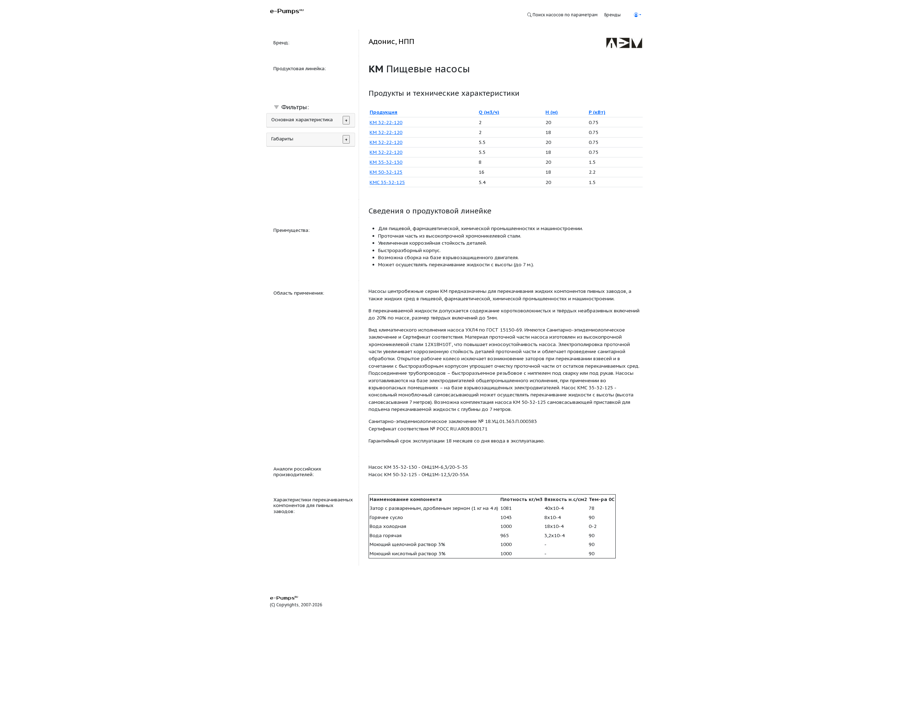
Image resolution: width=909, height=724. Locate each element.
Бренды (612, 14)
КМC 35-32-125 (387, 182)
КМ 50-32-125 (386, 172)
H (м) (551, 112)
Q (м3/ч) (489, 112)
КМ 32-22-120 (386, 122)
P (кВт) (597, 112)
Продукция (383, 112)
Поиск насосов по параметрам (565, 14)
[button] (637, 14)
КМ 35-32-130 (386, 162)
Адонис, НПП (391, 41)
